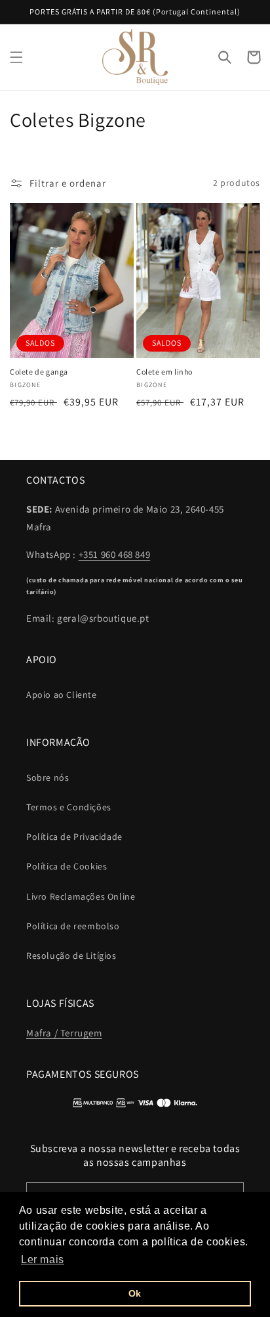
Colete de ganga (39, 372)
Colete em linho (164, 372)
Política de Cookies (66, 866)
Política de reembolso (73, 926)
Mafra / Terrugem (64, 1033)
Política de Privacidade (74, 837)
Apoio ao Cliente (61, 695)
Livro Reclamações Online (80, 896)
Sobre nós (47, 777)
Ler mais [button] (42, 1259)
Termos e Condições (68, 807)
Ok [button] (135, 1293)
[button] (16, 57)
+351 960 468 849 (115, 554)
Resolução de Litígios (71, 955)
